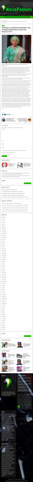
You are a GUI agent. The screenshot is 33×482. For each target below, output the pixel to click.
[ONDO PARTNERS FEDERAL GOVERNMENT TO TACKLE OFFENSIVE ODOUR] (5, 362)
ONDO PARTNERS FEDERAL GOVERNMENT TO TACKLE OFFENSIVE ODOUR (13, 193)
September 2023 (4, 281)
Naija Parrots (4, 33)
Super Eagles (4, 434)
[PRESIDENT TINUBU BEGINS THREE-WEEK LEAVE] (5, 355)
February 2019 (4, 327)
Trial (10, 436)
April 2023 (3, 290)
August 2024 (4, 261)
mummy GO (4, 428)
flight (11, 421)
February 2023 (4, 294)
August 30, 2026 (11, 357)
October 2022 (4, 301)
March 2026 (3, 226)
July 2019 (3, 320)
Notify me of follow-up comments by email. (8, 152)
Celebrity (24, 366)
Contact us (22, 479)
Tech (12, 434)
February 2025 (4, 250)
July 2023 (3, 285)
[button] (29, 17)
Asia (7, 448)
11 (20, 401)
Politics (9, 430)
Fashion (8, 421)
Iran (6, 425)
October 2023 (4, 279)
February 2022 (4, 316)
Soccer (3, 432)
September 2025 (4, 237)
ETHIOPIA (4, 421)
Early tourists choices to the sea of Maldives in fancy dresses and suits (17, 205)
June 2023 (3, 287)
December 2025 (4, 231)
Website (3, 147)
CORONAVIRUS (4, 416)
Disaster (3, 453)
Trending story (4, 473)
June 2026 (3, 220)
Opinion (6, 464)
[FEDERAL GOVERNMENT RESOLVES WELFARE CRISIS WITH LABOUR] (20, 165)
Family (3, 457)
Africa (5, 414)
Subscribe (31, 17)
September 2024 (4, 259)
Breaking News (11, 448)
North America (7, 462)
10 (18, 401)
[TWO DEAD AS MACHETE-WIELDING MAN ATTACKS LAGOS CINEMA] (19, 355)
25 (20, 404)
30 (30, 404)
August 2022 (4, 305)
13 (24, 401)
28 (26, 404)
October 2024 (4, 257)
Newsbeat (8, 428)
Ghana (10, 423)
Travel (8, 436)
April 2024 (3, 268)
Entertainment (26, 353)
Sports (6, 432)
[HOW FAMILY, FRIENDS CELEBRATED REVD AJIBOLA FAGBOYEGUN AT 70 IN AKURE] (19, 369)
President (12, 430)
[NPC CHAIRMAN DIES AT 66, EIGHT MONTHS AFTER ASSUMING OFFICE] (5, 345)
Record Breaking (4, 466)
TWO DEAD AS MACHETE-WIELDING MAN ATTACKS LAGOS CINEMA (12, 191)
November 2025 (4, 233)
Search (4, 180)
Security (9, 468)
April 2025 (3, 246)
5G (2, 414)
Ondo (3, 464)
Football (6, 423)
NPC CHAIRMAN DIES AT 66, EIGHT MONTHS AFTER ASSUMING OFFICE (13, 195)
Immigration (10, 457)
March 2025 (3, 248)
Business (12, 414)
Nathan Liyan (4, 205)
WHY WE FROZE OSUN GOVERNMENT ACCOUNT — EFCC (11, 165)
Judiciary (8, 459)
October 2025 (4, 235)
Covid (9, 416)
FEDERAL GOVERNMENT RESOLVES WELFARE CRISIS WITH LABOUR (27, 165)
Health (3, 425)
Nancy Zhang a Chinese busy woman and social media (13, 203)
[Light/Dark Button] (28, 17)
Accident (3, 446)
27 (24, 404)
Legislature (12, 459)
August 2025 (4, 239)
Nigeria (12, 428)
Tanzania (8, 434)
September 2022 (4, 303)
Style (9, 432)
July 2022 (3, 307)
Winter (3, 439)
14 (26, 401)
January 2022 (4, 318)
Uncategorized (10, 473)
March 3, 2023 (9, 33)
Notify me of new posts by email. (7, 154)
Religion (9, 466)
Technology (4, 436)
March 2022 (3, 314)
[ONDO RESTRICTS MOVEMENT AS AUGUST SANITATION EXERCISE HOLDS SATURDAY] (20, 345)
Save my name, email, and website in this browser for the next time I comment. (14, 150)
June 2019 (3, 322)
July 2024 (3, 263)
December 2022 (4, 298)
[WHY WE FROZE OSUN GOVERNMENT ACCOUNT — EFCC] (5, 165)
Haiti (12, 423)
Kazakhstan (9, 425)
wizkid (7, 439)
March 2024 (3, 270)
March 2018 (3, 329)
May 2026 (3, 222)
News (24, 343)
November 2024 (4, 255)
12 (22, 401)
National (9, 343)
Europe (13, 455)
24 (18, 404)
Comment (3, 129)
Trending (9, 359)
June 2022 (3, 309)
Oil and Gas (12, 462)
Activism (7, 446)
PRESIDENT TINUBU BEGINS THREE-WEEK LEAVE (9, 189)
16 (30, 401)
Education (3, 419)
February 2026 (4, 228)
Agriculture (4, 448)
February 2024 (4, 272)
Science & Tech (4, 468)
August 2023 (4, 283)
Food (3, 423)
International (4, 459)
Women (3, 475)
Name (3, 140)
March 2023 (3, 292)
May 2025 (3, 244)
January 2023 (4, 296)
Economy (3, 25)
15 (28, 401)
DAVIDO (13, 416)
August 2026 (4, 217)
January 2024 (4, 274)
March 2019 (3, 325)
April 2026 (3, 224)
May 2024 (3, 266)
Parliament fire (4, 430)
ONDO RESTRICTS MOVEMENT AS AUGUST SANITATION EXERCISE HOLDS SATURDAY (26, 346)
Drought (7, 453)
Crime (23, 353)
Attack (9, 414)
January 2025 (4, 252)
